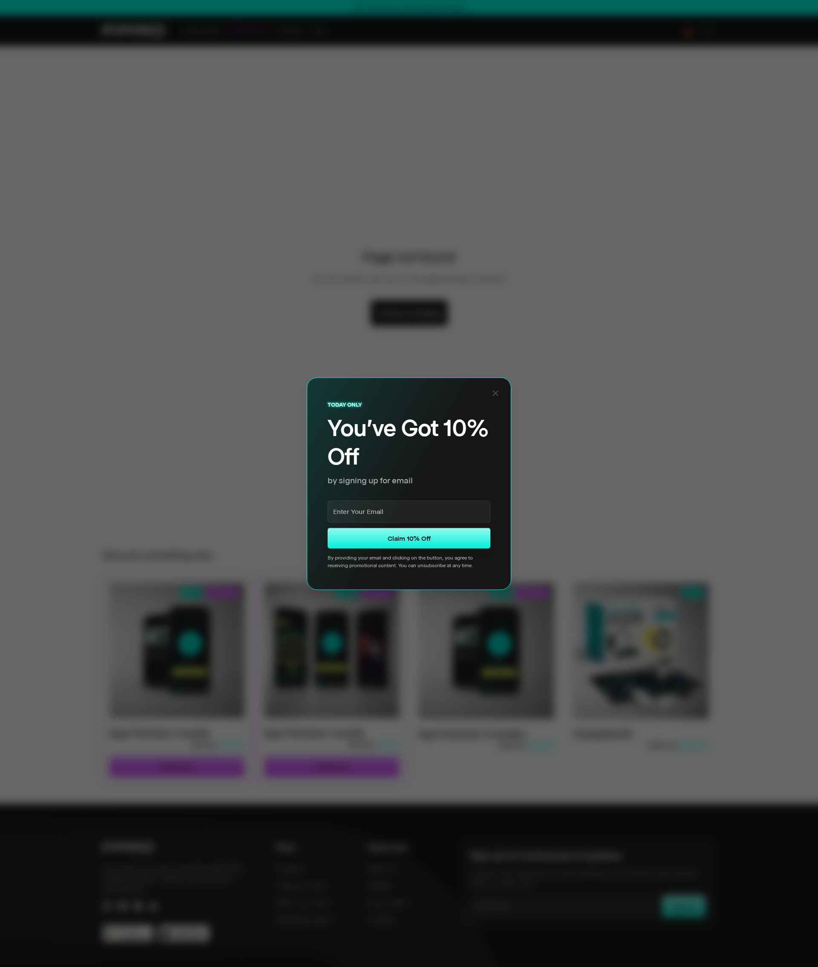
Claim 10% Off (409, 538)
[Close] (495, 393)
